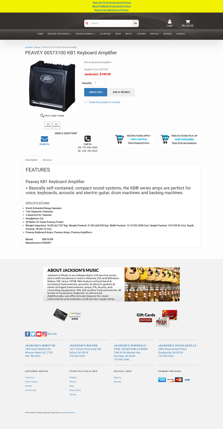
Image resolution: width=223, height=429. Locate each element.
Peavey (37, 47)
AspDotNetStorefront (67, 413)
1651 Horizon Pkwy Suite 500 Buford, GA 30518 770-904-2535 (85, 353)
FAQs (71, 386)
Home (40, 34)
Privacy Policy (75, 390)
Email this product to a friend (105, 102)
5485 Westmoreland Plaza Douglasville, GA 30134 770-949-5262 (172, 353)
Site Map (117, 382)
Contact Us (29, 377)
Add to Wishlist (121, 92)
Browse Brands (85, 34)
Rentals (154, 34)
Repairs (168, 34)
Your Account (30, 390)
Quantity (86, 83)
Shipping (72, 377)
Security (72, 394)
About (128, 34)
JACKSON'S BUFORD (83, 345)
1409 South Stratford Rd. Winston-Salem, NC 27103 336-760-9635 (39, 353)
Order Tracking (31, 382)
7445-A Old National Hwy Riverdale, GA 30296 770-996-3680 (127, 356)
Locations (105, 34)
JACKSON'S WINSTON (40, 345)
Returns (72, 382)
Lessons (141, 34)
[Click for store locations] (179, 139)
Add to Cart (95, 92)
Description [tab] (31, 159)
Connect (181, 34)
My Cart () (187, 25)
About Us (117, 377)
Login (170, 25)
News (118, 34)
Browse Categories (59, 34)
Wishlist (28, 386)
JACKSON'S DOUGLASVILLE (177, 345)
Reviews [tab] (47, 159)
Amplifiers (29, 47)
